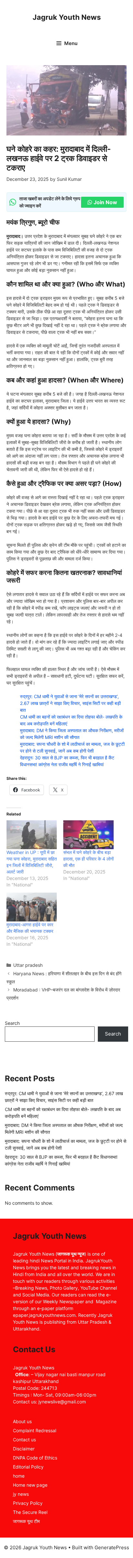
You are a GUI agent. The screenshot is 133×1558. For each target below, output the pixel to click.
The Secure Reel (30, 1512)
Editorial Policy (28, 1467)
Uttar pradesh (28, 965)
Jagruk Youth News (67, 17)
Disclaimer (24, 1448)
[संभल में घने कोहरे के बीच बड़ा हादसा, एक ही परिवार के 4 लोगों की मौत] (88, 834)
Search (12, 1023)
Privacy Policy (28, 1503)
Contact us (24, 1439)
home (19, 1476)
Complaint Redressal (34, 1430)
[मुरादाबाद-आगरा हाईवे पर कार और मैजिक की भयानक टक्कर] (31, 907)
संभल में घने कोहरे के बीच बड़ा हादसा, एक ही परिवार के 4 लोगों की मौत (88, 858)
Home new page (30, 1485)
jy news (21, 1494)
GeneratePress (112, 1547)
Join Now (105, 202)
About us (22, 1421)
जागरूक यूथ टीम (26, 1521)
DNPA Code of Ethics (35, 1457)
